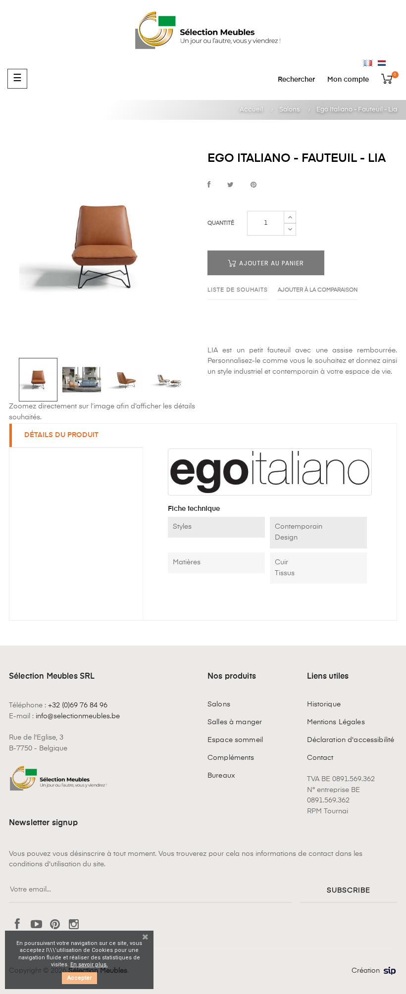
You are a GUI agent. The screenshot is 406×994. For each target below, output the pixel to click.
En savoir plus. (89, 964)
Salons (218, 704)
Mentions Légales (336, 722)
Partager (208, 185)
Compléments (230, 757)
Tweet (230, 185)
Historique (324, 704)
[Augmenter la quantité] (290, 217)
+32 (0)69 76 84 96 (77, 705)
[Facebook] (17, 925)
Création (366, 970)
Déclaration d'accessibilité (351, 740)
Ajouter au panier (270, 263)
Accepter (79, 978)
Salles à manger (234, 722)
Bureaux (221, 775)
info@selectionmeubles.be (78, 716)
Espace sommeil (235, 740)
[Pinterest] (55, 925)
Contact (320, 757)
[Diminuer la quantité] (290, 229)
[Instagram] (73, 925)
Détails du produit (61, 435)
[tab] (76, 436)
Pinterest (253, 185)
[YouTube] (36, 925)
